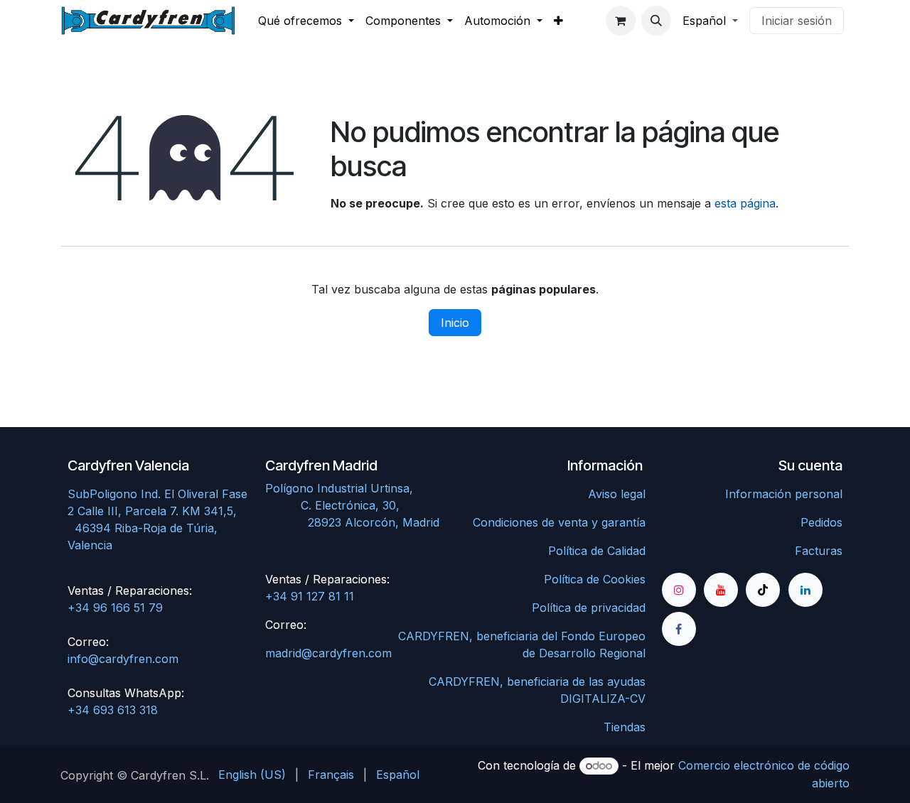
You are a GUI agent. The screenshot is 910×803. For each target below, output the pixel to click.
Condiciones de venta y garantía (559, 522)
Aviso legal (617, 494)
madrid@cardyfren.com (328, 653)
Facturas (818, 551)
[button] (656, 21)
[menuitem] (306, 20)
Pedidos (821, 522)
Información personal (783, 494)
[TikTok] (763, 590)
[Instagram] (679, 590)
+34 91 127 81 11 (309, 596)
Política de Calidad (597, 551)
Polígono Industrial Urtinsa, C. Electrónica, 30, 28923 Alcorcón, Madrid (355, 505)
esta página (745, 203)
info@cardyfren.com (123, 659)
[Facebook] (679, 629)
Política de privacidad (589, 607)
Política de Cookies (595, 579)
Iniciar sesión (796, 21)
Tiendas (625, 727)
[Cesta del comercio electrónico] (621, 21)
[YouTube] (721, 590)
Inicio (455, 323)
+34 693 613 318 (113, 710)
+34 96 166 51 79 (115, 607)
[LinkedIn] (805, 590)
